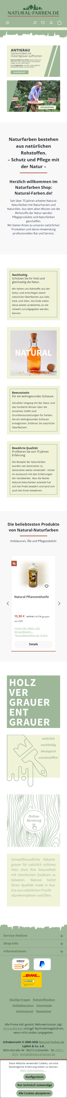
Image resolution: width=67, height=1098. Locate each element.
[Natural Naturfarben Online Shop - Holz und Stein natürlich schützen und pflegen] (33, 10)
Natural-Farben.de (51, 1042)
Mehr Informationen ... (33, 1070)
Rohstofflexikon (44, 1000)
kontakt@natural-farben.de (37, 1054)
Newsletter (43, 1011)
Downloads (44, 1005)
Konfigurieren (35, 1077)
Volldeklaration (23, 1005)
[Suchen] (35, 22)
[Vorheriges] (7, 603)
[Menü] (7, 22)
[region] (33, 61)
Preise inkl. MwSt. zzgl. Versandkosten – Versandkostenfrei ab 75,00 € (31, 632)
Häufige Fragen (19, 1000)
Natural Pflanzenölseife (31, 597)
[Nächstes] (59, 603)
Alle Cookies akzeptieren (35, 1093)
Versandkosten (13, 1028)
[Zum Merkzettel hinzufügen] (46, 586)
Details (33, 644)
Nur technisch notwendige (34, 1085)
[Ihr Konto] (51, 22)
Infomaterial (24, 1011)
